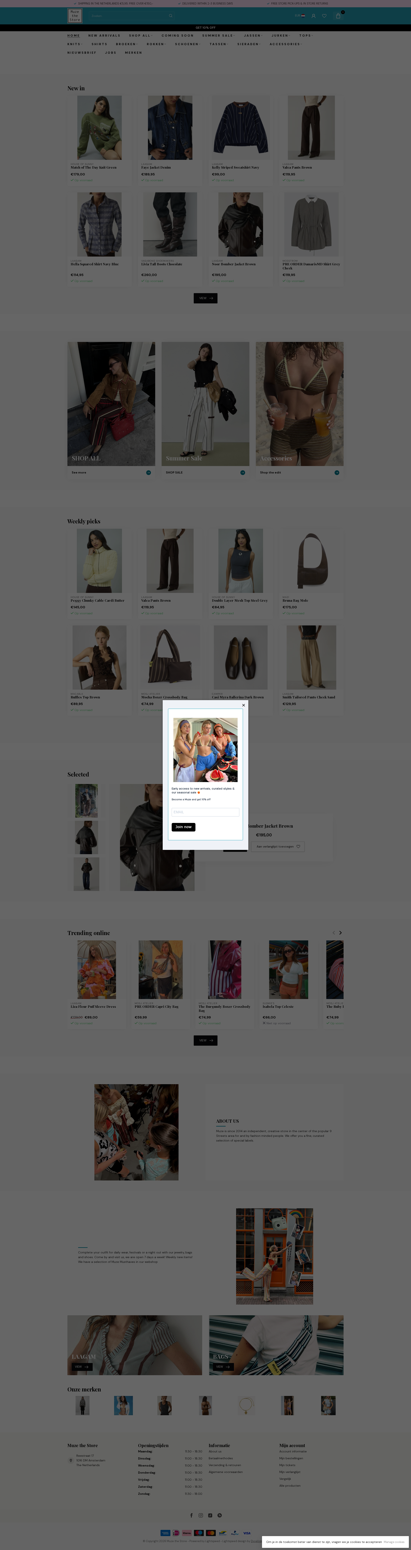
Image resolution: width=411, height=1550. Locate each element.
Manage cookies (394, 1542)
